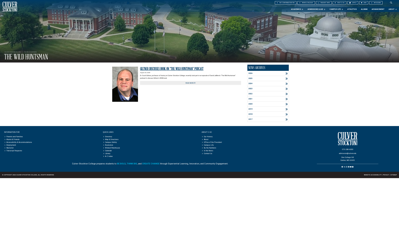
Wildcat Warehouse (112, 148)
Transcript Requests (14, 151)
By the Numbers (210, 148)
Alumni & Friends (13, 139)
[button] (342, 167)
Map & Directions (111, 139)
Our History (208, 137)
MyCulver (10, 148)
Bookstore (109, 145)
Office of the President (213, 142)
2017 (250, 119)
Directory (108, 137)
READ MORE (213, 83)
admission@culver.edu (347, 153)
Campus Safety (111, 142)
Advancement (378, 9)
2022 (250, 94)
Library (107, 153)
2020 (250, 104)
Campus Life (335, 9)
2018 (250, 114)
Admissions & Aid (315, 9)
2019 (250, 109)
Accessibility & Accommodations (19, 142)
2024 (250, 83)
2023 (250, 89)
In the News (208, 151)
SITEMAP (393, 175)
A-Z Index (109, 156)
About (392, 9)
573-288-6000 (347, 149)
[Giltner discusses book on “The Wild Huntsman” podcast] (125, 84)
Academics (296, 9)
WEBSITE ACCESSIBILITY (373, 175)
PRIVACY (386, 175)
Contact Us (208, 153)
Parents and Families (14, 137)
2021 (250, 99)
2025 (250, 78)
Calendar (108, 151)
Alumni (364, 9)
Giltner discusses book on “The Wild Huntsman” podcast (171, 69)
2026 (250, 73)
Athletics (352, 9)
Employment (11, 145)
